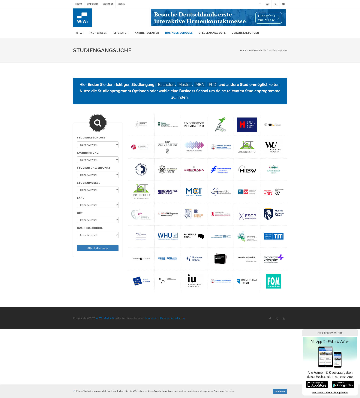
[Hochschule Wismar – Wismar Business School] (221, 124)
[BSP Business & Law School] (221, 281)
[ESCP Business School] (247, 214)
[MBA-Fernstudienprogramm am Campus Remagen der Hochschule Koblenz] (168, 191)
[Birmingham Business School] (194, 124)
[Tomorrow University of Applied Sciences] (274, 258)
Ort (80, 213)
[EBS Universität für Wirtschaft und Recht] (168, 147)
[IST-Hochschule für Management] (141, 191)
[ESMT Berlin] (141, 281)
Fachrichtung (88, 152)
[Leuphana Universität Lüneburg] (194, 169)
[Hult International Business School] (141, 124)
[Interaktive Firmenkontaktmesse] (218, 17)
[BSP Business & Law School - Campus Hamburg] (221, 147)
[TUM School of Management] (274, 236)
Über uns (92, 4)
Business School (90, 228)
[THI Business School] (194, 258)
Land (81, 197)
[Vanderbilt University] (141, 258)
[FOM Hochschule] (274, 281)
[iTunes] (317, 384)
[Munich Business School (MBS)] (274, 214)
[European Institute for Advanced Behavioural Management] (221, 236)
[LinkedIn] (268, 4)
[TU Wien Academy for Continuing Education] (247, 191)
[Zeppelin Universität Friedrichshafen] (247, 258)
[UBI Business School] (194, 214)
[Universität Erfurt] (221, 258)
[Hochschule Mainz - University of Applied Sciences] (194, 236)
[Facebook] (260, 4)
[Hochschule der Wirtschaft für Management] (141, 147)
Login (121, 4)
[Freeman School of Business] (168, 124)
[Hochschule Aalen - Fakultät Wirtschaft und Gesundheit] (194, 147)
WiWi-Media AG (105, 318)
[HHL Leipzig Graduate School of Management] (274, 124)
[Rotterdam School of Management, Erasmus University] (141, 236)
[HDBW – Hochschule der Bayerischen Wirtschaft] (247, 169)
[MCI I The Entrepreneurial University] (194, 191)
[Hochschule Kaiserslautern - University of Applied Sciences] (247, 236)
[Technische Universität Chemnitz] (274, 169)
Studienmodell (88, 183)
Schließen (280, 391)
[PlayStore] (343, 384)
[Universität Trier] (247, 281)
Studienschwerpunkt (93, 167)
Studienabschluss (91, 137)
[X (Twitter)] (275, 4)
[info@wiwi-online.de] (283, 4)
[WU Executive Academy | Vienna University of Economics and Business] (274, 147)
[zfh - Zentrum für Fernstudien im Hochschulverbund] (141, 214)
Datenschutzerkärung (172, 318)
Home (78, 4)
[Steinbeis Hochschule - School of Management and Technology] (168, 214)
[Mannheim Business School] (168, 169)
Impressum (151, 318)
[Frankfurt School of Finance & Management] (221, 169)
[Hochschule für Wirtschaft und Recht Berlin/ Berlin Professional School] (221, 214)
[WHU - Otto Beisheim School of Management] (168, 236)
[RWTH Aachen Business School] (168, 258)
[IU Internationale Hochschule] (194, 281)
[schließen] (74, 391)
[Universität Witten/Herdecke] (221, 191)
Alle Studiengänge (97, 248)
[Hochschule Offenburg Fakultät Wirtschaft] (247, 124)
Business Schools (257, 50)
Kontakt (108, 4)
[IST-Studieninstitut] (247, 147)
